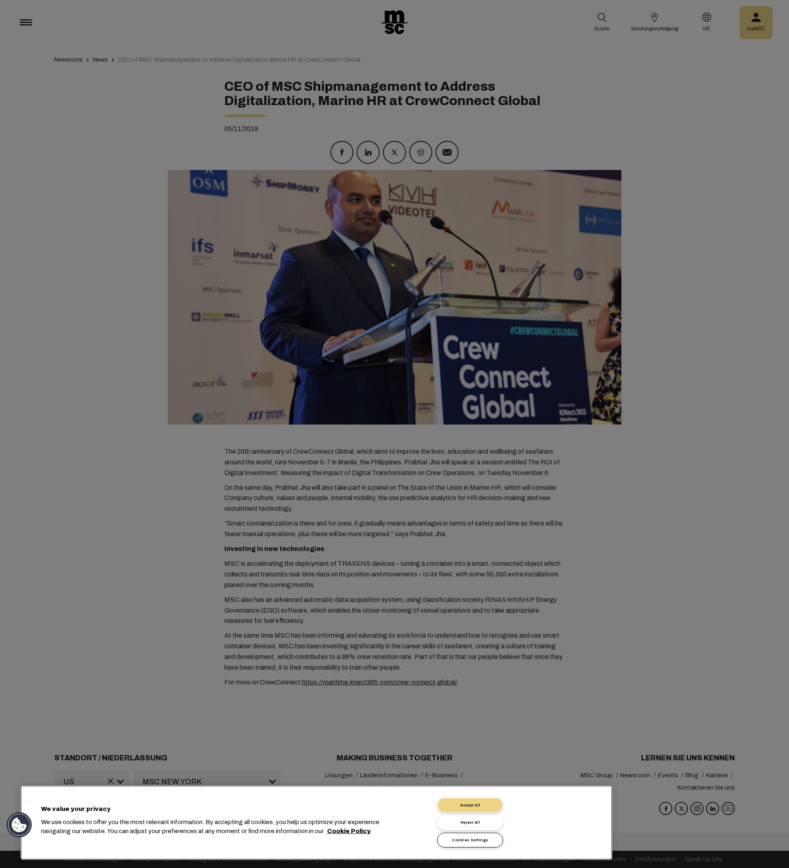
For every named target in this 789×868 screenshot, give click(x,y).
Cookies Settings (470, 840)
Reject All (470, 822)
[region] (316, 822)
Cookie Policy (349, 831)
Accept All (470, 805)
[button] (19, 825)
